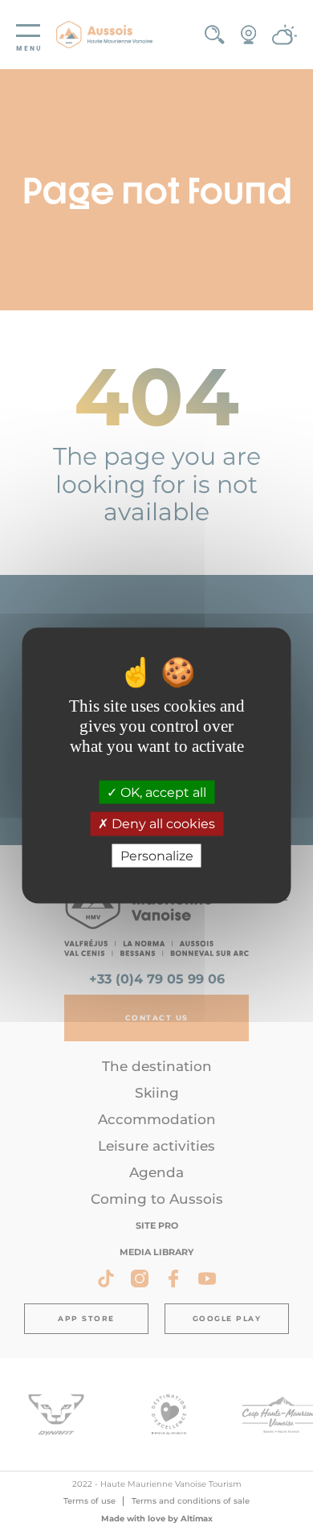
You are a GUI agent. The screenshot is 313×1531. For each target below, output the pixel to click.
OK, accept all (161, 792)
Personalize (156, 855)
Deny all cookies (161, 823)
